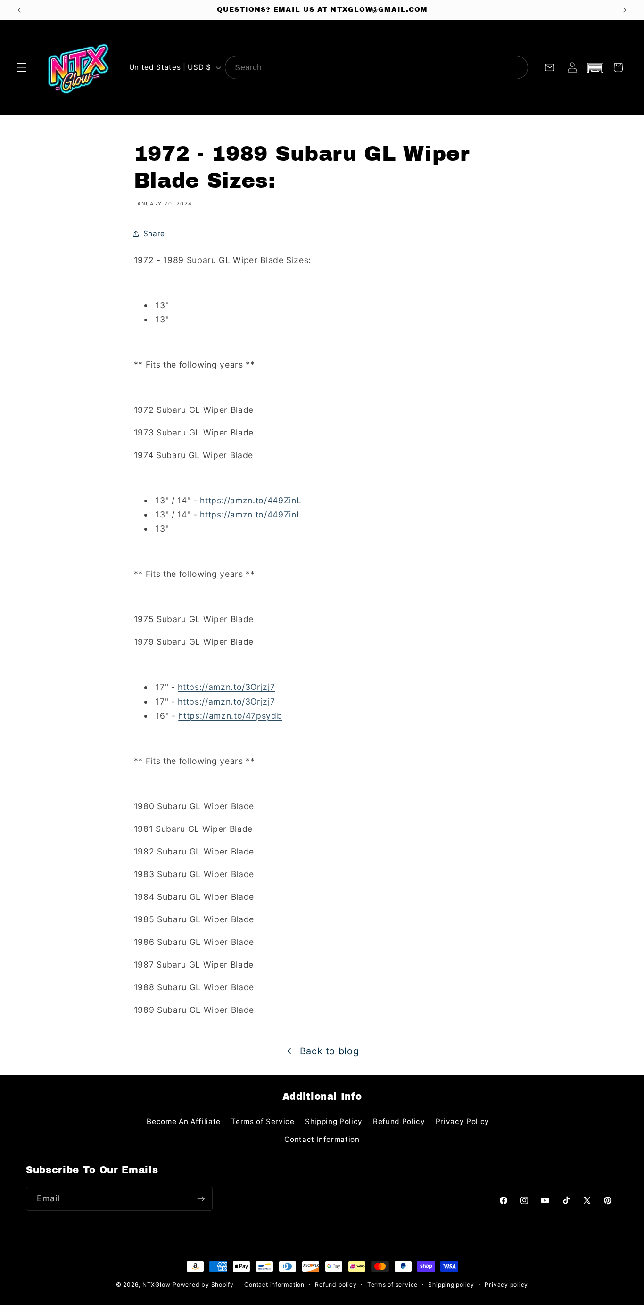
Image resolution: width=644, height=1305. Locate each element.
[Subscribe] (201, 1199)
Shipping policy (451, 1284)
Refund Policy (399, 1121)
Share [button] (154, 233)
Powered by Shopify (203, 1284)
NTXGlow (156, 1284)
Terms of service (392, 1284)
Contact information (274, 1284)
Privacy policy (506, 1284)
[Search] (516, 67)
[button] (21, 67)
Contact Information (322, 1139)
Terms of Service (263, 1121)
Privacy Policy (462, 1121)
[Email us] (549, 67)
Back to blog (329, 1051)
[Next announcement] (624, 10)
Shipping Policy (334, 1121)
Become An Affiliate (184, 1121)
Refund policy (335, 1284)
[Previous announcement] (19, 10)
